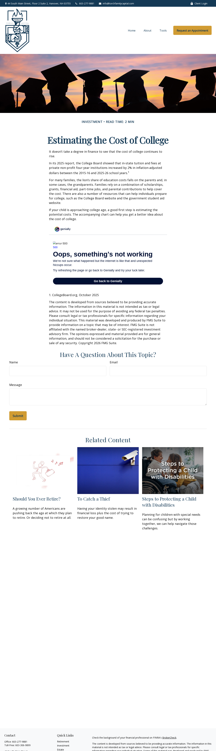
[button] (131, 30)
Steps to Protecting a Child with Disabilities (169, 502)
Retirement (63, 741)
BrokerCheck (169, 737)
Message (15, 385)
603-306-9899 (23, 745)
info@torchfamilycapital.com (118, 3)
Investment (63, 745)
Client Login (201, 3)
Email (114, 362)
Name (13, 362)
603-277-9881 (86, 3)
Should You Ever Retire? (37, 499)
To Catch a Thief (93, 499)
